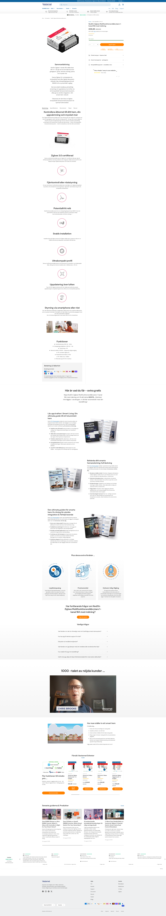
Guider (92, 896)
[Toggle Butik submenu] (54, 8)
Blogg (116, 8)
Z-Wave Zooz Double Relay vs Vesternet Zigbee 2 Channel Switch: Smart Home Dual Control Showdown (114, 824)
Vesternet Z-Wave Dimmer (87, 776)
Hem (43, 18)
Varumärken (60, 8)
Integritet (107, 911)
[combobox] (85, 4)
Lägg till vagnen (112, 44)
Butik (52, 8)
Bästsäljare (121, 884)
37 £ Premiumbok (55, 421)
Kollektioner (121, 886)
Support (122, 8)
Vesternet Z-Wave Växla (102, 776)
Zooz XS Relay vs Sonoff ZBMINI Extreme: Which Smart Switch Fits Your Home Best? (72, 823)
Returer (92, 894)
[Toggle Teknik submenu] (70, 8)
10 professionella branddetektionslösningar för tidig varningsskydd (93, 823)
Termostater (47, 18)
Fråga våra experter (83, 617)
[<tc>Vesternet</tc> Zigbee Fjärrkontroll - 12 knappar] (73, 767)
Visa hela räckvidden (53, 793)
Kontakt (92, 886)
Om (109, 8)
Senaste (74, 8)
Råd (113, 8)
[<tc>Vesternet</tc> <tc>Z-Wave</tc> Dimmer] (88, 767)
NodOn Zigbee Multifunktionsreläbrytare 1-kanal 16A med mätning (58, 18)
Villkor (102, 911)
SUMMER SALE (45, 8)
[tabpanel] (62, 235)
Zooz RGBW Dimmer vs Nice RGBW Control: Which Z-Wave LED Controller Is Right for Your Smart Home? (51, 824)
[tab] (45, 108)
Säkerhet (112, 911)
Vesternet (50, 911)
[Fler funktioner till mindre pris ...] (53, 766)
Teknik (67, 8)
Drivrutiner (93, 891)
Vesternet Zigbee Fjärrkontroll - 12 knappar (72, 777)
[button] (123, 4)
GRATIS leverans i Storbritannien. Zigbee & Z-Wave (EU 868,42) (91, 1)
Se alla (83, 757)
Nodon (90, 21)
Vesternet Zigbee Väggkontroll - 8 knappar (116, 777)
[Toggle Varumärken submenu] (64, 8)
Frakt (94, 31)
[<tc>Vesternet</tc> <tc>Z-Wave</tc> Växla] (103, 767)
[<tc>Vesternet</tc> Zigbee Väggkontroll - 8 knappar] (117, 767)
